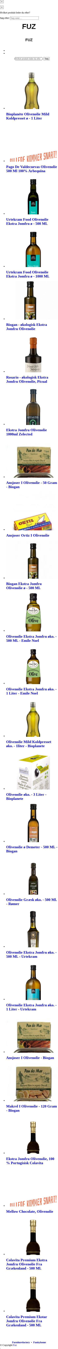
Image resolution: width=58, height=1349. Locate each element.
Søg (46, 59)
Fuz (15, 1345)
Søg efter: (4, 18)
